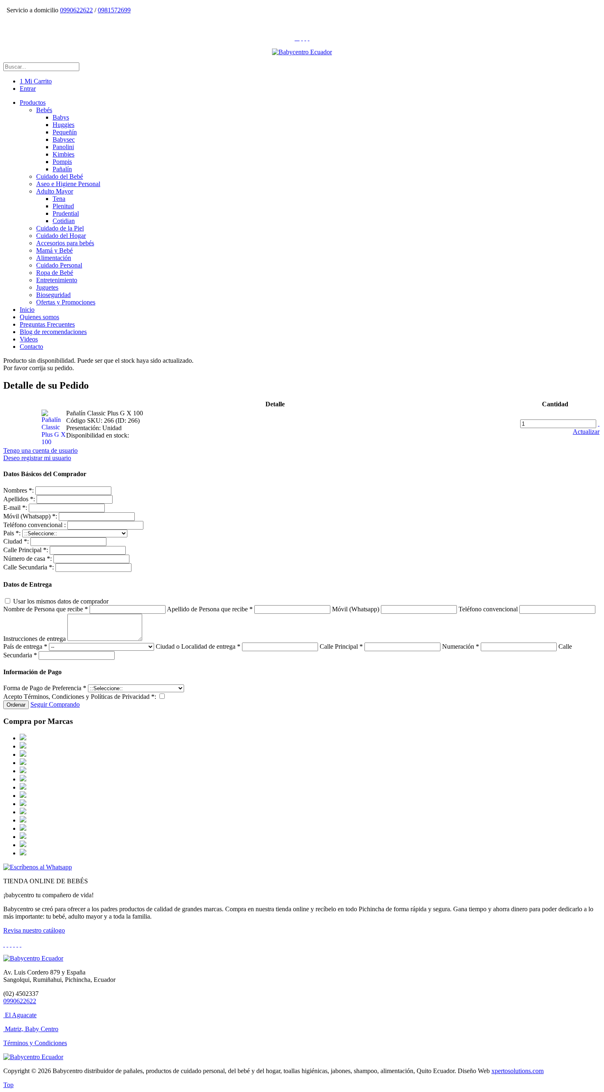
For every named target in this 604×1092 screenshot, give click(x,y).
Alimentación (53, 257)
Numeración (460, 646)
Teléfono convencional (489, 609)
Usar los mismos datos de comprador (60, 601)
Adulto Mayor (54, 191)
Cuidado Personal (59, 265)
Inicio (27, 309)
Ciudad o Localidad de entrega (198, 646)
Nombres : (18, 490)
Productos (33, 102)
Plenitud (63, 206)
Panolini (63, 146)
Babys (61, 117)
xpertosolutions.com (517, 1070)
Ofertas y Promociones (65, 302)
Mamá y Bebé (54, 250)
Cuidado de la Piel (60, 228)
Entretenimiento (56, 279)
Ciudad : (16, 541)
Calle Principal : (25, 549)
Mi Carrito (36, 81)
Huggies (63, 124)
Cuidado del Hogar (61, 235)
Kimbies (63, 154)
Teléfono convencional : (34, 524)
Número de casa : (27, 558)
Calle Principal (341, 646)
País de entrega (25, 646)
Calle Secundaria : (28, 567)
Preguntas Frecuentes (47, 324)
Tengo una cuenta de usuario (40, 450)
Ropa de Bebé (54, 272)
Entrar (28, 88)
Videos (29, 339)
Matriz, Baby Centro (31, 1028)
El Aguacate (21, 1014)
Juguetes (47, 287)
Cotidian (64, 220)
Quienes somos (39, 316)
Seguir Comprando (55, 704)
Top (8, 1084)
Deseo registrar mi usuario (37, 457)
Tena (59, 198)
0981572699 (114, 10)
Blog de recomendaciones (53, 331)
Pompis (62, 161)
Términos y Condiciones (35, 1042)
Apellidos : (19, 498)
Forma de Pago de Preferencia (44, 687)
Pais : (12, 533)
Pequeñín (65, 132)
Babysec (64, 139)
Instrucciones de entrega (34, 638)
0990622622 (76, 10)
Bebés (44, 109)
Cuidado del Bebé (59, 176)
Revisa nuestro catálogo (34, 930)
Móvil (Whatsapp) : (30, 516)
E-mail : (15, 507)
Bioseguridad (53, 294)
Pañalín (62, 169)
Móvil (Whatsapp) (356, 609)
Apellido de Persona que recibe (210, 609)
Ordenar (16, 705)
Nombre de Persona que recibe (45, 609)
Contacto (31, 346)
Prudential (66, 213)
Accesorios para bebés (65, 243)
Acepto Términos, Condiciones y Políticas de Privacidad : (79, 696)
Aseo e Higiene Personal (68, 183)
